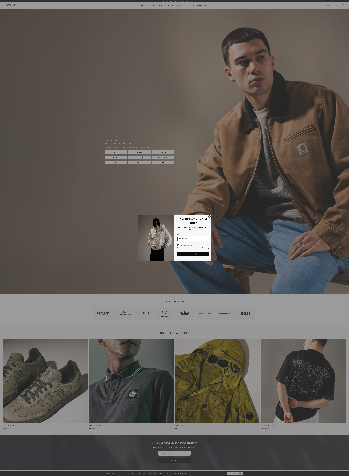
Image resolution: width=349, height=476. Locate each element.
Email (179, 234)
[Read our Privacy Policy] (208, 248)
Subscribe (193, 254)
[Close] (209, 217)
